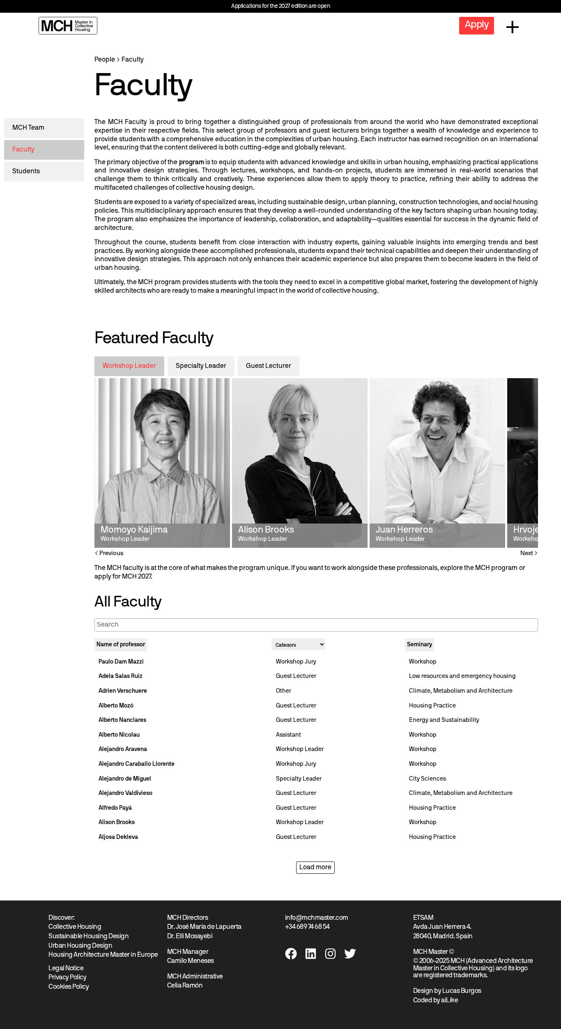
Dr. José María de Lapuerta (204, 927)
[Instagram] (330, 954)
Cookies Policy (68, 987)
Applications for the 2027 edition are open (280, 6)
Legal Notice (65, 969)
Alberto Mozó (116, 706)
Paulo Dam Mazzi (121, 662)
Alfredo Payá (115, 808)
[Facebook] (291, 954)
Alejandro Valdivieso (125, 793)
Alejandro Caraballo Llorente (137, 764)
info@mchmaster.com (316, 918)
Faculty (133, 60)
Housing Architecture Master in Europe (103, 955)
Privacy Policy (67, 978)
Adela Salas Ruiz (121, 676)
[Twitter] (350, 954)
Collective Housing (74, 927)
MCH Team (28, 128)
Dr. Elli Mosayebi (190, 936)
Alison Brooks (117, 822)
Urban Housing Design (80, 946)
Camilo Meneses (190, 961)
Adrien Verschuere (123, 691)
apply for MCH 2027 (122, 577)
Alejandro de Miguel (125, 779)
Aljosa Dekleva (118, 837)
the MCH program (490, 568)
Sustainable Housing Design (88, 936)
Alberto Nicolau (119, 735)
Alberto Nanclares (122, 720)
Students (26, 172)
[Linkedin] (311, 954)
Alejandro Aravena (123, 749)
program (191, 162)
